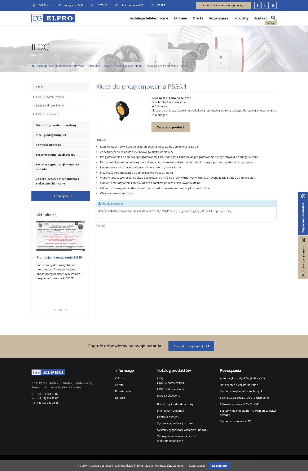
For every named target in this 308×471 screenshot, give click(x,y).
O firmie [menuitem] (180, 18)
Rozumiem (219, 465)
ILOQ (107, 66)
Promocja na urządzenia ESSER (59, 257)
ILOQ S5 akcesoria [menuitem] (47, 114)
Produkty (94, 66)
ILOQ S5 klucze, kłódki (128, 66)
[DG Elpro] (48, 372)
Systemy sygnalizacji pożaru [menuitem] (55, 154)
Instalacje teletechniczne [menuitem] (149, 18)
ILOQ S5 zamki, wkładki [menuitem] (50, 97)
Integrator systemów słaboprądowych (60, 66)
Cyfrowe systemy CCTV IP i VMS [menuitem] (240, 404)
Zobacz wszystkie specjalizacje (224, 5)
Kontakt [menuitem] (260, 18)
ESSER (161, 5)
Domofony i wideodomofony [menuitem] (56, 125)
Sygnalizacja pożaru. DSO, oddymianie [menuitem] (244, 397)
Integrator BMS (73, 5)
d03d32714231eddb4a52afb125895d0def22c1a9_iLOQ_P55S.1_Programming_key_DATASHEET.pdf (165, 211)
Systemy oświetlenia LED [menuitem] (235, 421)
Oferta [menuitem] (198, 18)
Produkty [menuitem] (241, 18)
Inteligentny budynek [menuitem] (51, 135)
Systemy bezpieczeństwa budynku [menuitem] (242, 391)
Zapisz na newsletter (303, 213)
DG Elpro (44, 5)
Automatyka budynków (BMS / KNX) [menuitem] (242, 378)
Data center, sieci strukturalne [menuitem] (239, 385)
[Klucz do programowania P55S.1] (122, 112)
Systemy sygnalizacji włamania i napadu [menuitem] (58, 167)
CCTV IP (102, 5)
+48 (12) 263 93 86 (47, 398)
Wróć (101, 226)
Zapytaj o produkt (170, 127)
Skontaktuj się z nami (189, 346)
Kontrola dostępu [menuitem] (48, 145)
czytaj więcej (197, 465)
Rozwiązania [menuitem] (218, 18)
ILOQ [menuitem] (39, 87)
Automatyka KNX (132, 5)
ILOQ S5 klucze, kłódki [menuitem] (50, 105)
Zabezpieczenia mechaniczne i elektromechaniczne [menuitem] (57, 181)
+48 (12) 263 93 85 (47, 394)
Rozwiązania (63, 196)
